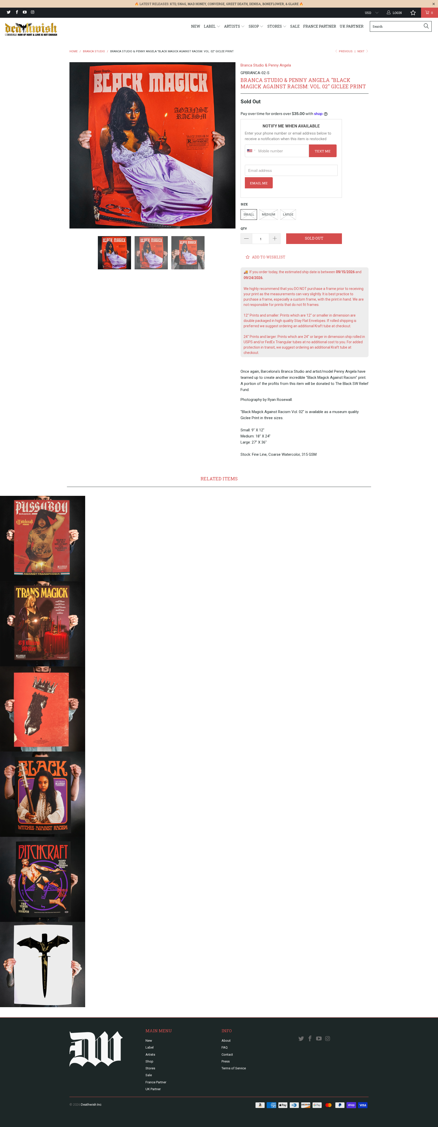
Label (210, 26)
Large (288, 214)
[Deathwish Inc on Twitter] (8, 12)
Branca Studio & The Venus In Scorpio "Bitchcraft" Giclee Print (42, 879)
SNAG (181, 4)
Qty (244, 229)
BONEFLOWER (273, 4)
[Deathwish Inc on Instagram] (32, 12)
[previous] (78, 145)
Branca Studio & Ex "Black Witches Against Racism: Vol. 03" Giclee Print (42, 794)
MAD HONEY (197, 4)
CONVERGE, (216, 4)
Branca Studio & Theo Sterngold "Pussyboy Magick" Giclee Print (42, 538)
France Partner (319, 26)
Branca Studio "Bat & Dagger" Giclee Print (42, 964)
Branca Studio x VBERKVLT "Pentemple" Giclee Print (42, 709)
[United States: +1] (251, 151)
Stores (275, 26)
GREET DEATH (237, 4)
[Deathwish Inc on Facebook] (16, 12)
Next (361, 51)
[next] (226, 145)
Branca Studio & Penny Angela (266, 65)
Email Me (259, 183)
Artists (232, 26)
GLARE (293, 4)
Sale (295, 26)
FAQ (225, 1047)
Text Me (323, 151)
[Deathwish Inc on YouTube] (24, 12)
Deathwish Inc (91, 1104)
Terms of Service (234, 1068)
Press (226, 1061)
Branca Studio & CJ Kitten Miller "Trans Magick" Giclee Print (42, 623)
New (195, 26)
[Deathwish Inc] (37, 29)
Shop (254, 26)
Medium (268, 214)
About (226, 1040)
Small (248, 214)
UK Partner (351, 26)
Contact (227, 1054)
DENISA (255, 4)
